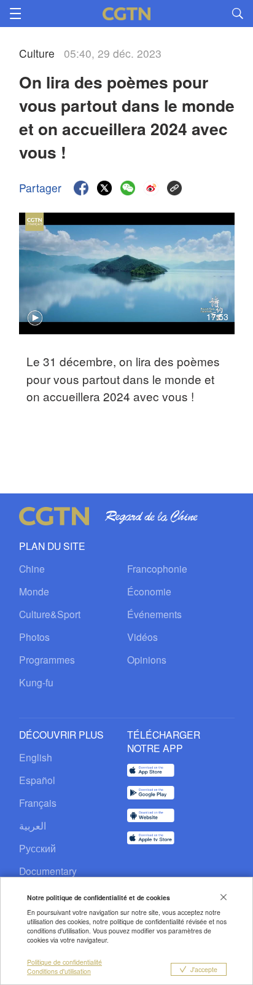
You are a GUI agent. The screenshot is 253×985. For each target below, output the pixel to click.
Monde (34, 591)
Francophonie (157, 568)
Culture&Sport (49, 614)
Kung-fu (36, 682)
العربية (32, 825)
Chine (32, 568)
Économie (149, 591)
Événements (154, 614)
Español (37, 780)
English (35, 757)
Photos (34, 636)
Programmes (47, 659)
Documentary (48, 870)
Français (37, 802)
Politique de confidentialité (64, 962)
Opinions (146, 659)
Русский (37, 848)
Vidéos (142, 636)
